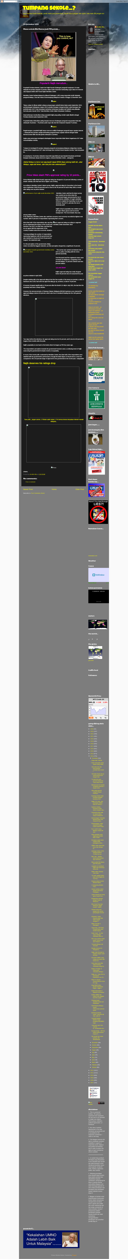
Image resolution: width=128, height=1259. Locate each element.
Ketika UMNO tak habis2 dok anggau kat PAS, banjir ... (98, 996)
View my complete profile (95, 44)
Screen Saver (98, 575)
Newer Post (28, 489)
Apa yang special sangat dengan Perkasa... (97, 792)
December (95, 758)
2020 (92, 738)
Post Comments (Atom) (38, 493)
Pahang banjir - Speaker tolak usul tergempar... (98, 1002)
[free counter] (91, 1104)
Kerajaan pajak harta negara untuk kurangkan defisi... (98, 841)
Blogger (74, 1255)
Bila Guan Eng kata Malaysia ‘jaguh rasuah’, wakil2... (97, 905)
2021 (92, 736)
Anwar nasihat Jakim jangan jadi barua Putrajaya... (97, 890)
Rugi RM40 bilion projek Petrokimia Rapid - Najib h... (97, 987)
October (94, 1045)
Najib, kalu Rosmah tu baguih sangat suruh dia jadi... (98, 953)
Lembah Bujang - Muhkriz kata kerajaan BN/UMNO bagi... (98, 1021)
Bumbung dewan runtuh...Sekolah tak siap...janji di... (98, 1014)
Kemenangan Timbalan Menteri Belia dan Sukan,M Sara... (98, 819)
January (94, 1067)
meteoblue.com (92, 555)
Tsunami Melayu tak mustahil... (97, 944)
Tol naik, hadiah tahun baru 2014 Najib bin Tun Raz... (98, 877)
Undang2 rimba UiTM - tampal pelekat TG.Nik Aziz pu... (98, 852)
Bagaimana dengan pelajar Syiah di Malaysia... (97, 900)
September (95, 1047)
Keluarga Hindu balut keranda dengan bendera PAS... (97, 797)
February (94, 1065)
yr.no (107, 583)
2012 (92, 1070)
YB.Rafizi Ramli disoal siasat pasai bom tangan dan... (98, 775)
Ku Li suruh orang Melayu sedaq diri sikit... (97, 830)
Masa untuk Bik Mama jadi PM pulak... (98, 862)
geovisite (91, 660)
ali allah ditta (100, 27)
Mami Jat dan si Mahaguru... (96, 924)
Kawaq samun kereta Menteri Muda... (98, 881)
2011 (92, 1072)
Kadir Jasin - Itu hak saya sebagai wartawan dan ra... (97, 934)
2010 (92, 1075)
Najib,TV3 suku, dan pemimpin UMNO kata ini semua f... (97, 803)
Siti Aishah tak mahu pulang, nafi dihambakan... (97, 1038)
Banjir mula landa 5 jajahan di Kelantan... (98, 991)
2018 (92, 743)
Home (54, 489)
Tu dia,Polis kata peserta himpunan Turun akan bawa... (98, 781)
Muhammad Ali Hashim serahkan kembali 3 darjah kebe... (98, 786)
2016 (92, 748)
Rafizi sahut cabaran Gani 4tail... (97, 872)
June (93, 1055)
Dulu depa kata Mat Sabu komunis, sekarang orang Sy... (98, 964)
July (93, 1052)
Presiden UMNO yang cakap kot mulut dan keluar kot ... (98, 959)
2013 (92, 756)
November (95, 1042)
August (94, 1050)
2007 (92, 1082)
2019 (92, 741)
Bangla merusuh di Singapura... (97, 948)
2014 (92, 753)
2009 (92, 1077)
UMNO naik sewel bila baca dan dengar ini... (98, 847)
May (93, 1057)
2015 (92, 751)
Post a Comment (30, 482)
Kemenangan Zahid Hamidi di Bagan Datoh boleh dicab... (98, 825)
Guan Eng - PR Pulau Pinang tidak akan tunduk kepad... (98, 929)
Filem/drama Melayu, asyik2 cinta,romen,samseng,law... (98, 1008)
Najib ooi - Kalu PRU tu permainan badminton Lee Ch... (98, 976)
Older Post (79, 489)
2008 (92, 1080)
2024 (92, 729)
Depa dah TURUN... (97, 760)
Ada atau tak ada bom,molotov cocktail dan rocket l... (98, 769)
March (94, 1062)
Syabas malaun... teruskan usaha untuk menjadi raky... (98, 808)
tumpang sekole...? (49, 8)
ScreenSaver (92, 583)
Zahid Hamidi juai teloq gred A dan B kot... (98, 895)
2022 (92, 734)
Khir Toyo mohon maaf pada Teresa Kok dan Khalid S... (98, 940)
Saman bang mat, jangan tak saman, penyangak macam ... (98, 912)
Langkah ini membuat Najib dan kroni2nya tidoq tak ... (98, 867)
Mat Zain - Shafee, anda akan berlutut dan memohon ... (98, 858)
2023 (92, 731)
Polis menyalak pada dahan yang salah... (98, 763)
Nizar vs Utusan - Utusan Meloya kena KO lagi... (98, 981)
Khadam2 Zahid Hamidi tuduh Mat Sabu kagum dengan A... (97, 919)
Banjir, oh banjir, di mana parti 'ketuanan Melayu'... (98, 970)
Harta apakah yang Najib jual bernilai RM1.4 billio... (97, 836)
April (93, 1060)
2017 (92, 746)
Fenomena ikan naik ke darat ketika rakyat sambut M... (97, 814)
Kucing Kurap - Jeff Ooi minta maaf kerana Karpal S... (98, 1032)
